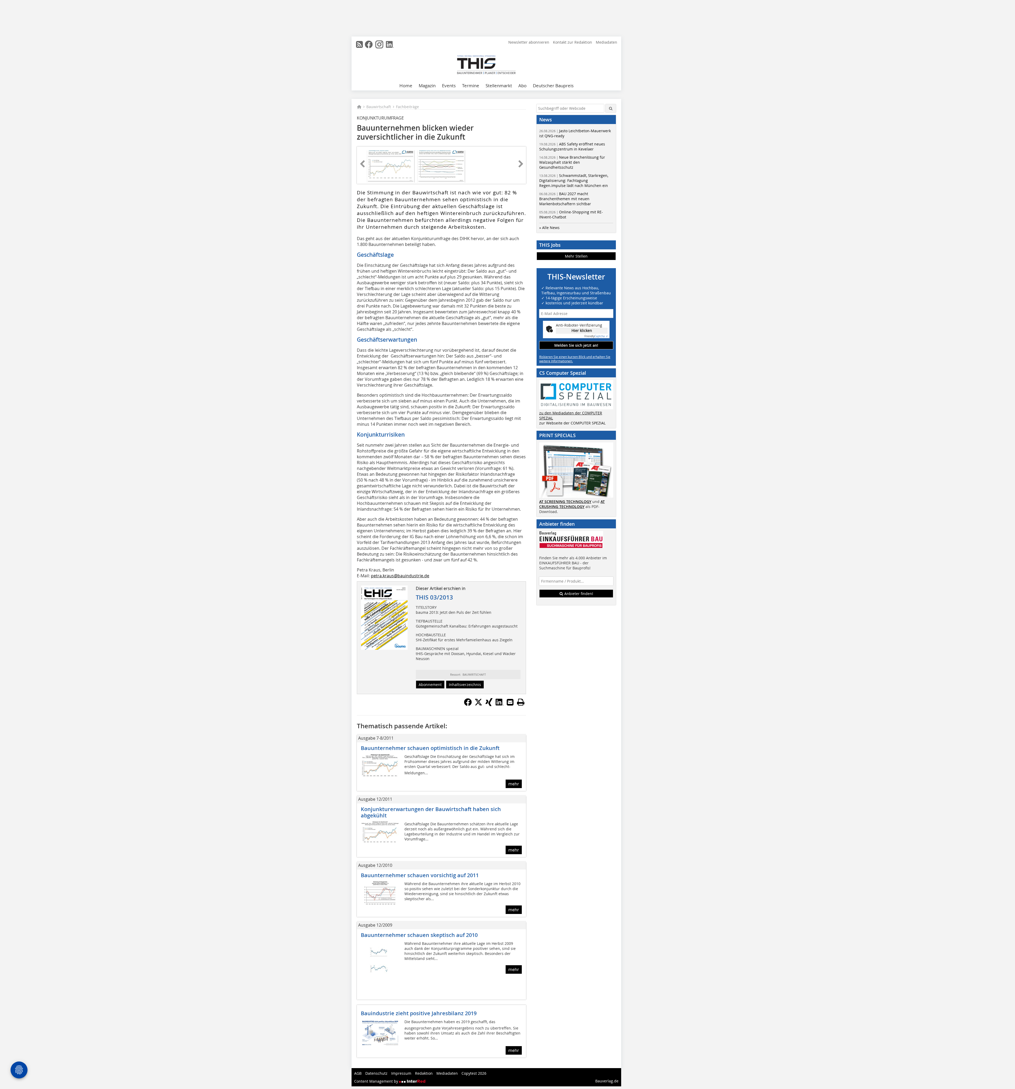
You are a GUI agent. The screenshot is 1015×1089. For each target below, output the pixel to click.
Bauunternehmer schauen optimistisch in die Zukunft (430, 748)
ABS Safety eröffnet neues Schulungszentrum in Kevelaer (572, 146)
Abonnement (430, 684)
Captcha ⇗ (596, 336)
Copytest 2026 (474, 1073)
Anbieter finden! (578, 593)
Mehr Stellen (576, 256)
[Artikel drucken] (520, 702)
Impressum (401, 1073)
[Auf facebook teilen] (468, 704)
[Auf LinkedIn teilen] (499, 704)
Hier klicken (581, 330)
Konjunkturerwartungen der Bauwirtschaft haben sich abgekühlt (431, 812)
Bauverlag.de (607, 1080)
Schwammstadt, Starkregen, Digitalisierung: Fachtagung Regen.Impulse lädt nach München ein (573, 180)
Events (449, 86)
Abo (522, 86)
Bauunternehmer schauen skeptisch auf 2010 (419, 935)
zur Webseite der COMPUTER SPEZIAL (572, 422)
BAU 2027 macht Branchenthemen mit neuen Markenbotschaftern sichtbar (565, 198)
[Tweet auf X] (478, 704)
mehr (513, 784)
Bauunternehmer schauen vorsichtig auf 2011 (420, 875)
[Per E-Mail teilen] (510, 702)
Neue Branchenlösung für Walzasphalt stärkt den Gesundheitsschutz (572, 162)
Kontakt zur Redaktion (572, 42)
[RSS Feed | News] (359, 44)
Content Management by (376, 1081)
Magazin (427, 86)
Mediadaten (606, 42)
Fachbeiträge (407, 106)
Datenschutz (376, 1073)
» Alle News (549, 227)
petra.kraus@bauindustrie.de (400, 576)
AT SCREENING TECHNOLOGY (565, 501)
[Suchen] (611, 108)
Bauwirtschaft (378, 106)
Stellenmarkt (499, 86)
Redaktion (424, 1073)
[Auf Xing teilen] (489, 704)
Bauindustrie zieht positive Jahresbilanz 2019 (419, 1013)
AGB (358, 1073)
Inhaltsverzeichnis (465, 684)
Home (405, 86)
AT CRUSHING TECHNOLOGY (572, 504)
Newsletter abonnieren (528, 42)
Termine (470, 86)
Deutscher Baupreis (553, 86)
